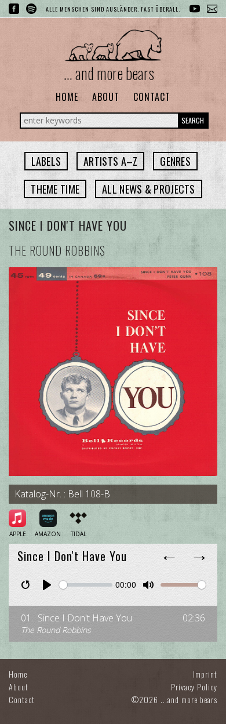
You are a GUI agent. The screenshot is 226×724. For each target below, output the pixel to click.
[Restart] (25, 585)
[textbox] (46, 161)
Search (192, 120)
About (105, 97)
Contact (151, 97)
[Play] (47, 585)
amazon (48, 534)
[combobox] (46, 161)
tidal (78, 534)
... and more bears (109, 73)
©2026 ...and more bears (174, 699)
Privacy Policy (194, 687)
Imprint (205, 674)
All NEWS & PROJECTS (148, 189)
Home (67, 97)
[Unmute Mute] (148, 585)
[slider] (85, 585)
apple (17, 534)
